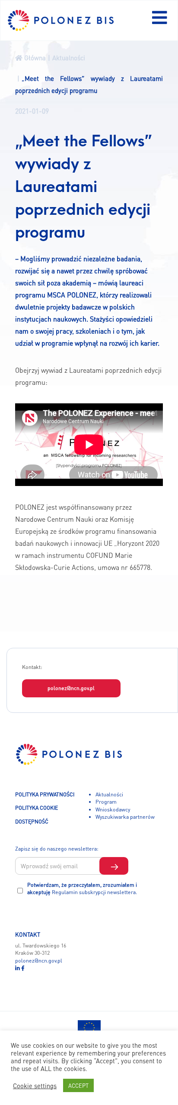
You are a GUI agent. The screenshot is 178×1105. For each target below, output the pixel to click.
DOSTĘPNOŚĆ (31, 821)
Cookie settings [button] (35, 1086)
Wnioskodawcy (112, 809)
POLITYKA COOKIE (36, 807)
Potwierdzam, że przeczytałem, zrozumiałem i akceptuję (82, 888)
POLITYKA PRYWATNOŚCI (44, 794)
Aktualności (109, 794)
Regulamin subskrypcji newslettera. (94, 891)
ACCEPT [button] (78, 1085)
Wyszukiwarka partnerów (125, 816)
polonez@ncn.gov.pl (71, 687)
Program (106, 801)
